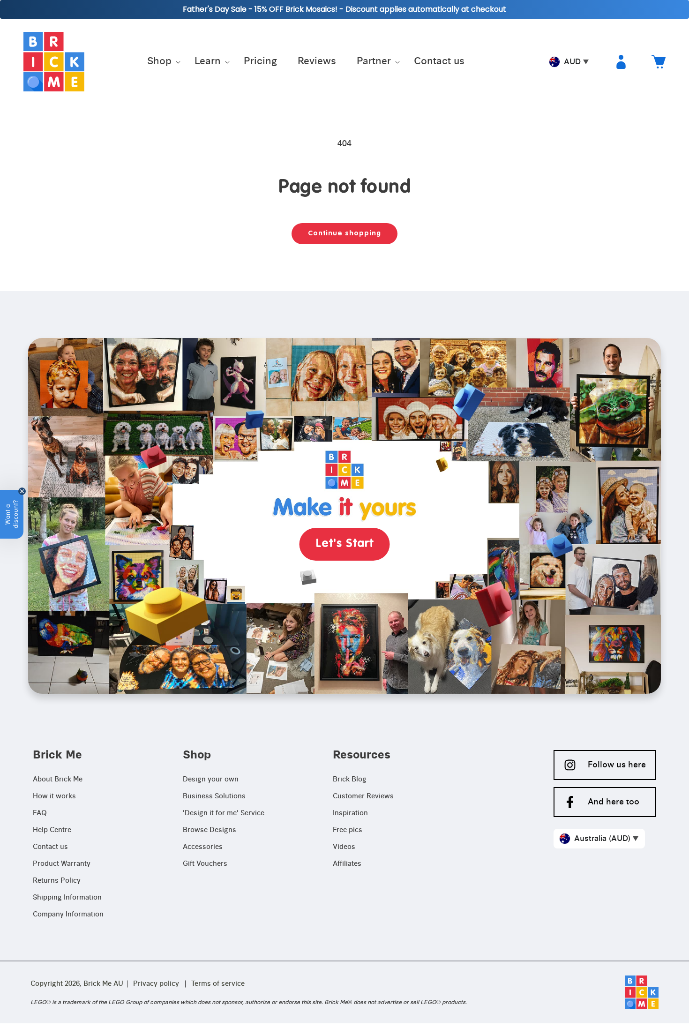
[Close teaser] (22, 491)
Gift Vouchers (205, 864)
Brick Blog (350, 779)
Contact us (50, 847)
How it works (54, 796)
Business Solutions (214, 796)
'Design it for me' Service (223, 813)
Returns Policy (57, 881)
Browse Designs (209, 830)
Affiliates (347, 864)
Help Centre (52, 830)
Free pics (347, 830)
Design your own (211, 779)
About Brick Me (57, 779)
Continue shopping (344, 233)
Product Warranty (61, 864)
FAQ (40, 813)
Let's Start (345, 544)
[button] (160, 62)
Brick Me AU (103, 984)
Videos (344, 847)
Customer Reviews (363, 796)
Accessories (203, 847)
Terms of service (218, 984)
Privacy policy (156, 984)
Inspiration (350, 813)
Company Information (68, 914)
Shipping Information (67, 897)
